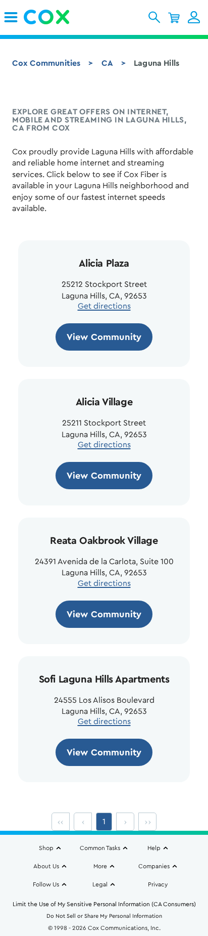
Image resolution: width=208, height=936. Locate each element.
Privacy (158, 884)
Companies (154, 866)
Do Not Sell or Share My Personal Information (104, 916)
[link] (11, 17)
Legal (100, 884)
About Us (46, 866)
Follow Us (46, 884)
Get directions (104, 306)
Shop (46, 848)
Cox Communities (46, 63)
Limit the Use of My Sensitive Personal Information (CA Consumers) (104, 904)
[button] (154, 17)
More (100, 866)
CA (107, 63)
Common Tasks (100, 848)
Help (154, 848)
